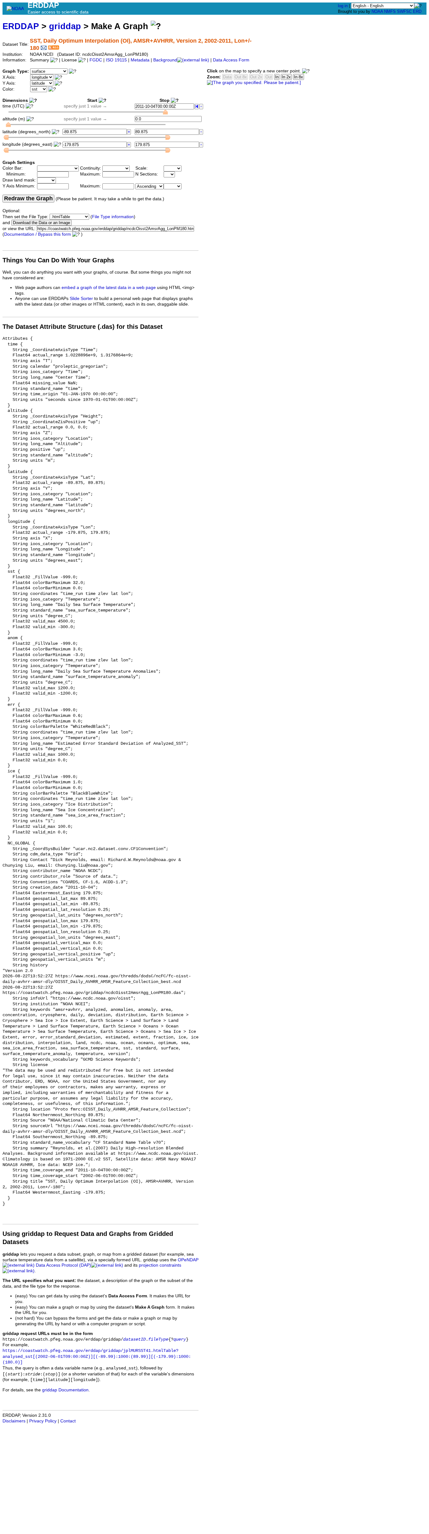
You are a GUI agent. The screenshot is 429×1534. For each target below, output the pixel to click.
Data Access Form (231, 60)
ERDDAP (21, 26)
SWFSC (404, 11)
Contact (68, 1421)
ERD (417, 11)
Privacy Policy (43, 1421)
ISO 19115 (116, 60)
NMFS (390, 11)
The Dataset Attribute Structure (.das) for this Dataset (83, 326)
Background (165, 60)
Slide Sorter (81, 298)
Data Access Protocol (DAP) (63, 1265)
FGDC (96, 60)
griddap (65, 26)
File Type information (113, 216)
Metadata (140, 60)
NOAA (377, 11)
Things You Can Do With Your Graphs (58, 260)
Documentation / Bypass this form (37, 234)
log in (343, 5)
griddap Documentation (65, 1390)
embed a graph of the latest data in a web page (109, 287)
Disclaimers (14, 1421)
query (179, 1339)
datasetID (134, 1339)
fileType (158, 1339)
